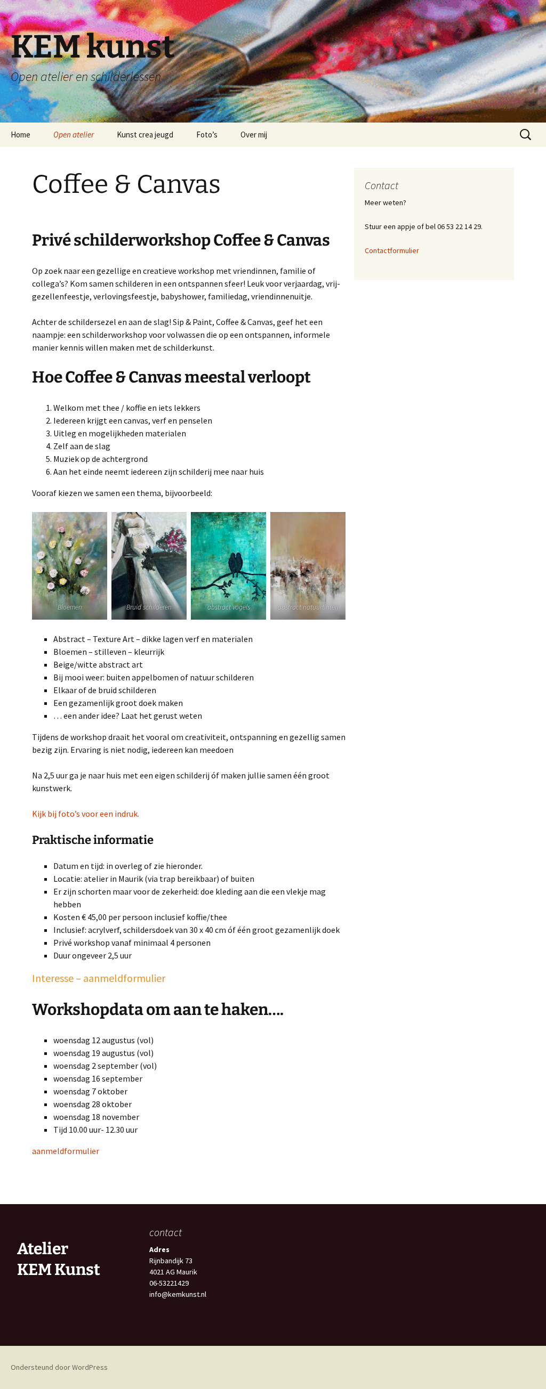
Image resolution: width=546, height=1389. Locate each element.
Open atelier (73, 134)
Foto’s (207, 134)
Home (20, 134)
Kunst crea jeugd (145, 134)
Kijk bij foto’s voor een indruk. (85, 813)
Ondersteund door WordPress (59, 1367)
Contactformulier (392, 250)
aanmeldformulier (65, 1151)
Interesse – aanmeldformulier (98, 978)
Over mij (253, 134)
